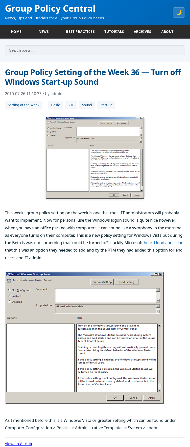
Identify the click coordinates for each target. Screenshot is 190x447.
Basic (55, 105)
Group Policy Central (50, 8)
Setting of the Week (23, 105)
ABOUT (167, 31)
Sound (87, 105)
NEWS (44, 31)
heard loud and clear (163, 242)
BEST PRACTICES (80, 31)
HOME (16, 31)
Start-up (106, 105)
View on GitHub (18, 443)
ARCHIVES (142, 31)
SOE (71, 105)
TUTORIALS (114, 31)
